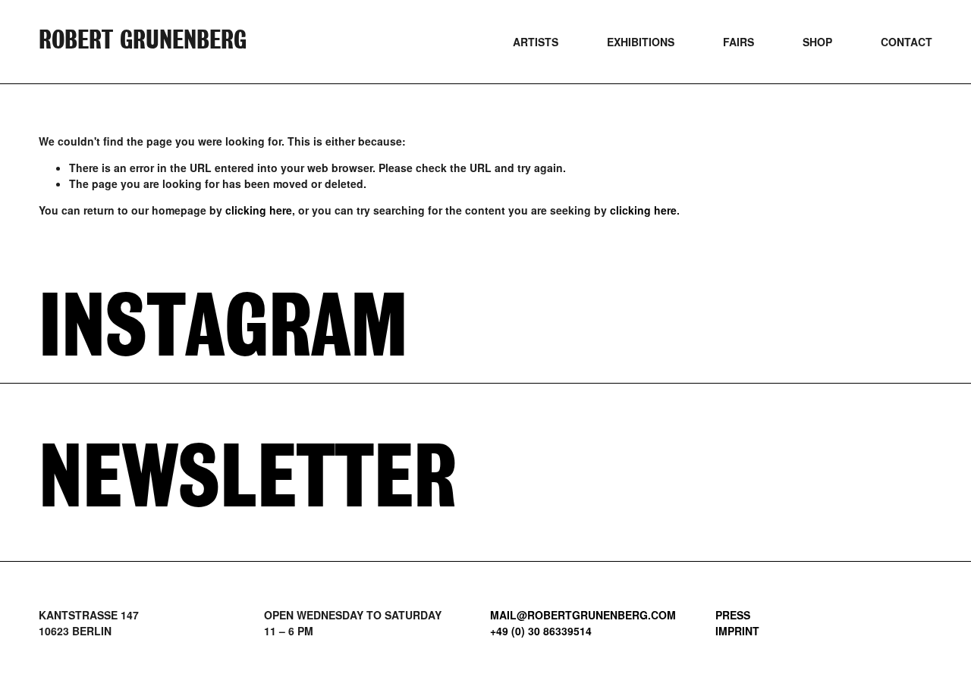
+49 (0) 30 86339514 (541, 630)
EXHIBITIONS (640, 41)
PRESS (732, 614)
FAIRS (738, 41)
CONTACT (906, 41)
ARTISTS (535, 41)
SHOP (817, 41)
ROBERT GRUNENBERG (143, 41)
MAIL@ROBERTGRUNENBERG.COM (583, 614)
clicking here (258, 210)
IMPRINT (737, 630)
